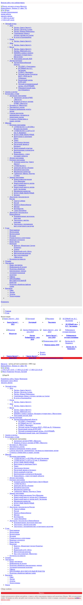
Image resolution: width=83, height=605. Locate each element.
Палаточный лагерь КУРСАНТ (25, 81)
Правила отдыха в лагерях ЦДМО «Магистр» (23, 102)
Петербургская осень (21, 170)
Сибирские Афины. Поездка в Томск (27, 491)
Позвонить (5, 302)
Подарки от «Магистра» (18, 105)
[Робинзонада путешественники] (69, 332)
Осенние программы (17, 160)
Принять (41, 593)
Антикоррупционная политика (21, 567)
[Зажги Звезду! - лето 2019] (49, 332)
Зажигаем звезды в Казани (23, 168)
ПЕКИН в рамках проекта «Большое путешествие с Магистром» (23, 55)
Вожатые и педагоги (17, 240)
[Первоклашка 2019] (49, 341)
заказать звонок (6, 16)
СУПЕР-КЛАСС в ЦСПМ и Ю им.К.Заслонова (24, 128)
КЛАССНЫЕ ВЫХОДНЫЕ (24, 134)
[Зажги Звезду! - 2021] (10, 319)
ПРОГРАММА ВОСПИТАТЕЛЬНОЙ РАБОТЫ (18, 280)
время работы (6, 14)
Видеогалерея (15, 234)
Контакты (8, 288)
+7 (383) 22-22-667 (7, 18)
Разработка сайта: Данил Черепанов (14, 379)
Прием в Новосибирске (22, 205)
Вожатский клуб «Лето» (23, 251)
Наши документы (16, 265)
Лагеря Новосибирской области (25, 419)
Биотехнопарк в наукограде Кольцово (28, 474)
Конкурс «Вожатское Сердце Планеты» (28, 546)
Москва (16, 207)
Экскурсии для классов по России (22, 507)
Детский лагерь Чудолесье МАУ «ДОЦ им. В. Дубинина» (28, 76)
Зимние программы (17, 177)
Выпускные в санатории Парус (25, 464)
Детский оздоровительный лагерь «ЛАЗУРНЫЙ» (28, 85)
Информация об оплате (18, 267)
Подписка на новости (18, 259)
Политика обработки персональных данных (18, 270)
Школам (8, 123)
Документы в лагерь (17, 107)
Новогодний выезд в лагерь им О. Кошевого (24, 184)
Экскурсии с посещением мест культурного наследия (24, 225)
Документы (9, 263)
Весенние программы (18, 125)
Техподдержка (15, 296)
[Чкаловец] (49, 319)
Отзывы (8, 261)
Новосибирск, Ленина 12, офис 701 (14, 8)
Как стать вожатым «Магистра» (21, 256)
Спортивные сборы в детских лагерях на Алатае (24, 34)
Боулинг (17, 195)
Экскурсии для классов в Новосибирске (19, 213)
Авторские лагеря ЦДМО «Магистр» (27, 441)
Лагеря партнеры (16, 61)
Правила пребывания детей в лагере (23, 449)
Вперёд (42, 352)
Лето (11, 25)
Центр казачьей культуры (23, 148)
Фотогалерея (14, 232)
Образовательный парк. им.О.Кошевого (27, 89)
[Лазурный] (30, 319)
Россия (16, 203)
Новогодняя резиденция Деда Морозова (23, 180)
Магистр (4, 364)
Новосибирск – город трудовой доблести (22, 155)
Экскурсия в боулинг (21, 142)
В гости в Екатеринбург (23, 37)
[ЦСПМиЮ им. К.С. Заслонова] (69, 320)
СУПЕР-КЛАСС (20, 166)
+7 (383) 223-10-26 (35, 370)
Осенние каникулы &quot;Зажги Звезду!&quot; (31, 482)
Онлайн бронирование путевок (51, 358)
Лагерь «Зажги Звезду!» (22, 27)
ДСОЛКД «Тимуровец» (27, 66)
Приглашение (15, 230)
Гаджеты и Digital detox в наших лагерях (19, 120)
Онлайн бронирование (9, 12)
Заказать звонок (7, 383)
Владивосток (18, 208)
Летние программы (17, 158)
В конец (43, 354)
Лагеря (12, 292)
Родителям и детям (12, 94)
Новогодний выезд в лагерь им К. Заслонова (24, 188)
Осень (12, 39)
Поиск (7, 585)
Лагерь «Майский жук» (22, 51)
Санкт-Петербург (20, 210)
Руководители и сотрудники (20, 238)
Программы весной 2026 (23, 59)
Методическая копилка (22, 253)
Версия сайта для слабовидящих (13, 3)
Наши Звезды (14, 242)
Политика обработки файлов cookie (23, 573)
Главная (8, 311)
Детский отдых (10, 24)
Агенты (12, 294)
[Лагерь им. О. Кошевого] (69, 343)
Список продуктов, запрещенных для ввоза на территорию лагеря (19, 115)
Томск (16, 140)
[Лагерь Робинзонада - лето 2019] (30, 332)
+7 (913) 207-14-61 (7, 20)
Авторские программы (18, 96)
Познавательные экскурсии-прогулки (28, 522)
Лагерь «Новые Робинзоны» (24, 31)
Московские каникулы (22, 171)
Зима (11, 43)
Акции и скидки (11, 92)
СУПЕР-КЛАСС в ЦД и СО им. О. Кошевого (24, 132)
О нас (7, 228)
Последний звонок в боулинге (25, 470)
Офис (12, 290)
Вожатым (13, 243)
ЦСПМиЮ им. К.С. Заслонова (25, 69)
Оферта (12, 277)
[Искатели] (10, 330)
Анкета (16, 249)
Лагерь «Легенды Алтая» (23, 29)
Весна (12, 47)
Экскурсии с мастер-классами (25, 524)
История (13, 236)
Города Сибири (19, 201)
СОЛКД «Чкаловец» (25, 72)
